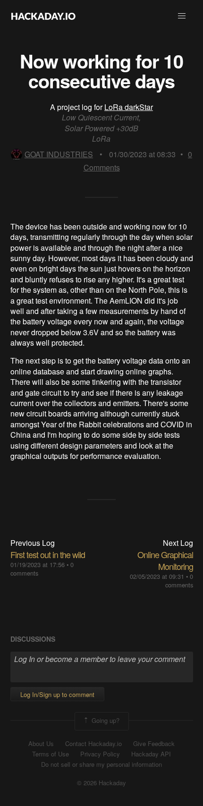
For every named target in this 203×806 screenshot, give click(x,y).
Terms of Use (50, 754)
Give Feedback (154, 743)
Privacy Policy (100, 754)
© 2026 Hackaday (101, 783)
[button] (182, 16)
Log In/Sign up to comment (57, 694)
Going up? (104, 720)
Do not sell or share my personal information (101, 764)
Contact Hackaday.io (93, 743)
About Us (41, 743)
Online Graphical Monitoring (165, 560)
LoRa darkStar (128, 107)
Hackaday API (151, 754)
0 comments (179, 580)
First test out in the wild (47, 554)
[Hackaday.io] (43, 16)
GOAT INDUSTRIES (59, 154)
